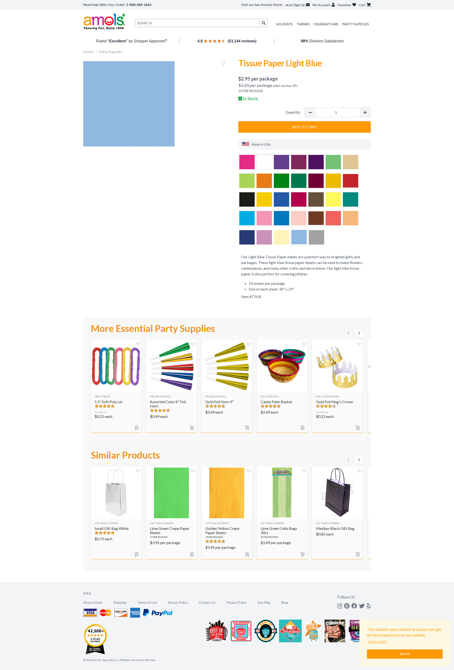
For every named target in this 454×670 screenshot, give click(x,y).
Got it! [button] (405, 654)
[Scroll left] (348, 333)
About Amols (93, 602)
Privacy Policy (237, 602)
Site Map (264, 602)
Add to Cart (304, 127)
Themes (303, 24)
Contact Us (207, 602)
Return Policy (178, 602)
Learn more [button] (377, 642)
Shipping (120, 602)
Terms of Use (147, 602)
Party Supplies (355, 24)
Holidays (284, 24)
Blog (284, 602)
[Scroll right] (359, 333)
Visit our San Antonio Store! (262, 5)
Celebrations (326, 24)
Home (88, 51)
